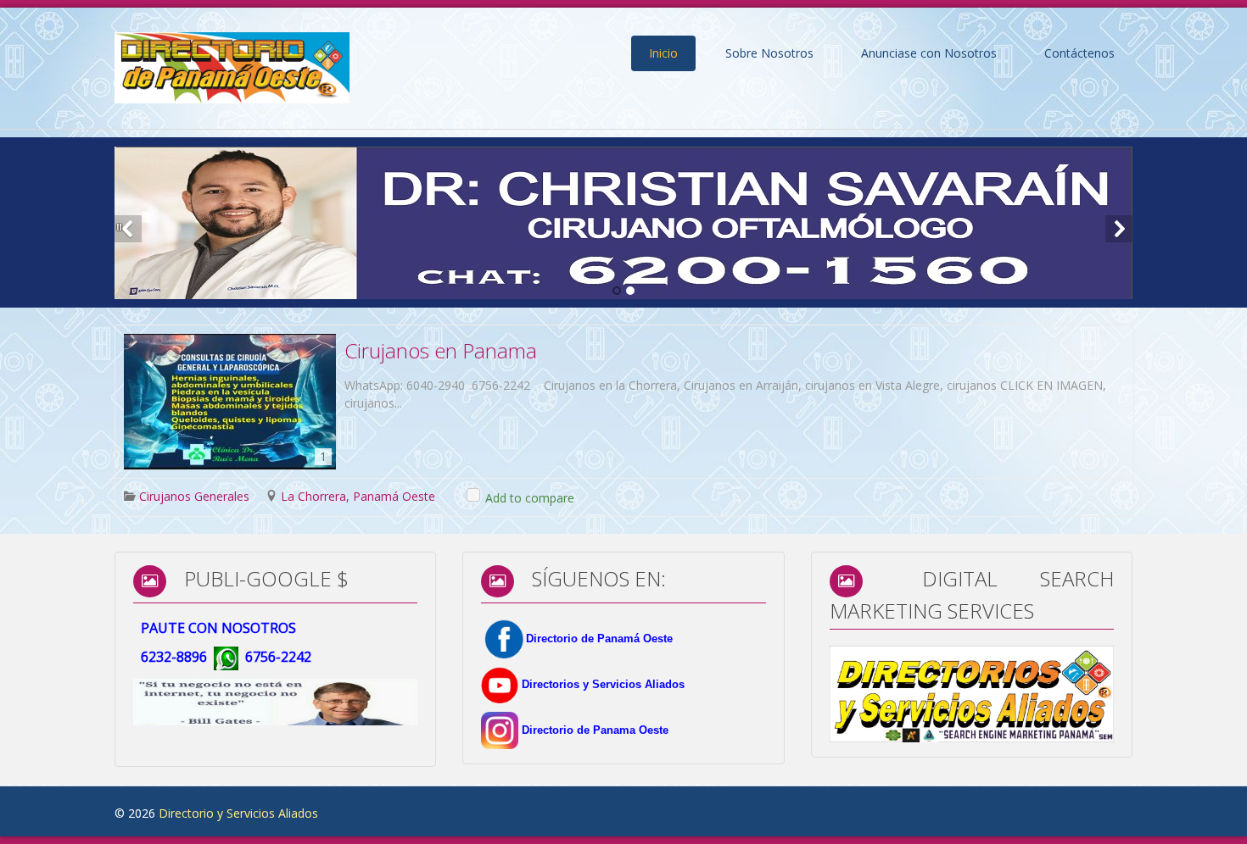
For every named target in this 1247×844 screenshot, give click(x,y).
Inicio (663, 53)
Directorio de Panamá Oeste (599, 638)
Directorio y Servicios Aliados (238, 813)
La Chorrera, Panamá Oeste (358, 496)
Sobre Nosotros (769, 53)
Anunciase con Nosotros (929, 53)
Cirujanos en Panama (440, 350)
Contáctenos (1079, 53)
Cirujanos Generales (194, 496)
